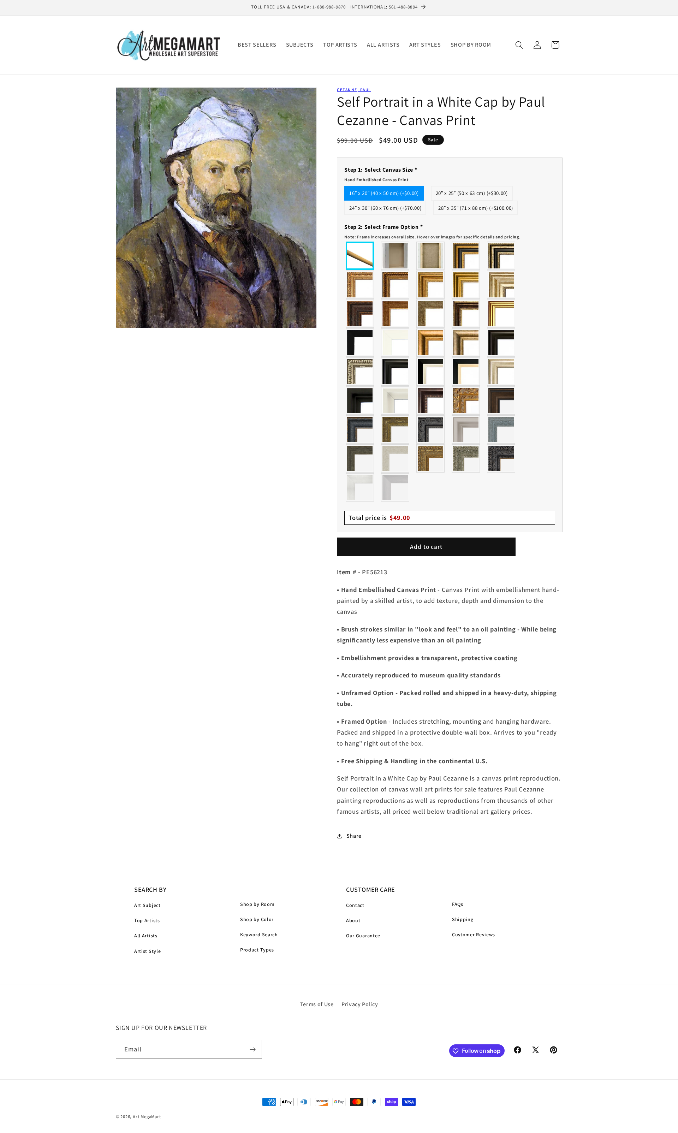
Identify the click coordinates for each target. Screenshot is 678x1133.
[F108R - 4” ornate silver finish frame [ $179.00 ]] (466, 458)
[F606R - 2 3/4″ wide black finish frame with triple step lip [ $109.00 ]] (395, 371)
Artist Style (147, 951)
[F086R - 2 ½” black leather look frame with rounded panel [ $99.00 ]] (360, 429)
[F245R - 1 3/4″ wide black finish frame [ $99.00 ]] (360, 342)
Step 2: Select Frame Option (432, 231)
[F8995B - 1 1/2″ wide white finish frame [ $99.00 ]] (395, 342)
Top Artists (147, 920)
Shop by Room (257, 904)
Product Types (257, 950)
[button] (519, 45)
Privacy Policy (359, 1004)
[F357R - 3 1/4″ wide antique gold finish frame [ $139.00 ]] (431, 342)
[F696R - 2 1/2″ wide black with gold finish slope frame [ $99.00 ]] (466, 371)
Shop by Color (257, 919)
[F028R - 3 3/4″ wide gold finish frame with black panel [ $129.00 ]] (466, 255)
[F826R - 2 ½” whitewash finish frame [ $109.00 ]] (395, 458)
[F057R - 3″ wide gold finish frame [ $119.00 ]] (466, 284)
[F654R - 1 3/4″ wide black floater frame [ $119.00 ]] (360, 400)
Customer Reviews (473, 934)
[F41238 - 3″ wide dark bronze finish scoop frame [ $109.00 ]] (431, 400)
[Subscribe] (253, 1049)
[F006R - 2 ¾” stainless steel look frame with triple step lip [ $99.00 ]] (466, 429)
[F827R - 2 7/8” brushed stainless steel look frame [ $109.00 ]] (395, 487)
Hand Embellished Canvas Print (376, 179)
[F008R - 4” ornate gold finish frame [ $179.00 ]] (431, 458)
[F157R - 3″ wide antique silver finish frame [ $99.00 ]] (501, 284)
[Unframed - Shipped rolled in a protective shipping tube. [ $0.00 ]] (360, 255)
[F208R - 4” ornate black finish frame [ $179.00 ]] (501, 458)
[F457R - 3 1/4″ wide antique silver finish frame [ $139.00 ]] (466, 342)
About (353, 920)
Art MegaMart (147, 1117)
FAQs (457, 904)
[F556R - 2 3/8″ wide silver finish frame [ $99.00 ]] (360, 371)
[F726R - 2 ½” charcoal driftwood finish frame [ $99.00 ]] (360, 458)
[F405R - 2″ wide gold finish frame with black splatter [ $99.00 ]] (501, 313)
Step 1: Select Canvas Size (380, 174)
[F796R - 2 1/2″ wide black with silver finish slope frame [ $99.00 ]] (431, 371)
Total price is (379, 517)
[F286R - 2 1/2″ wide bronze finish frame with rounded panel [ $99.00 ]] (466, 313)
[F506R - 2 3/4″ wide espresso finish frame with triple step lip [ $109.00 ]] (501, 342)
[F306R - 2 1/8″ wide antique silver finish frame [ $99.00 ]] (431, 313)
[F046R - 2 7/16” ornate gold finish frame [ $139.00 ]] (395, 429)
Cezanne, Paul (354, 89)
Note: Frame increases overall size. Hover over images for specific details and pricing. (432, 236)
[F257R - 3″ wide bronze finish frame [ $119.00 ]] (431, 284)
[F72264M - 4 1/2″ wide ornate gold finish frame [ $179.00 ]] (466, 400)
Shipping (463, 919)
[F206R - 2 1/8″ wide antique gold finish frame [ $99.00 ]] (395, 313)
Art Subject (147, 905)
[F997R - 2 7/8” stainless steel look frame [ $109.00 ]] (360, 487)
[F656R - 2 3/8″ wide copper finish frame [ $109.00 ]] (395, 284)
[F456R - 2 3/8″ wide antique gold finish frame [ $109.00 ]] (360, 284)
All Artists (145, 935)
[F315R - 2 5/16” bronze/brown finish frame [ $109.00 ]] (501, 400)
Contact (355, 905)
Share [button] (354, 836)
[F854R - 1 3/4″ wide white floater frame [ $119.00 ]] (395, 400)
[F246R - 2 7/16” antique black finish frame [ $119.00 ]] (431, 429)
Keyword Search (259, 934)
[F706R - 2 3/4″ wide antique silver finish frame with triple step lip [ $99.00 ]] (501, 371)
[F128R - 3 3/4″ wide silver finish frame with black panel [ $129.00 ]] (501, 255)
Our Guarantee (363, 935)
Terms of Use (317, 1004)
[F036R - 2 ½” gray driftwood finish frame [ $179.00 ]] (501, 429)
